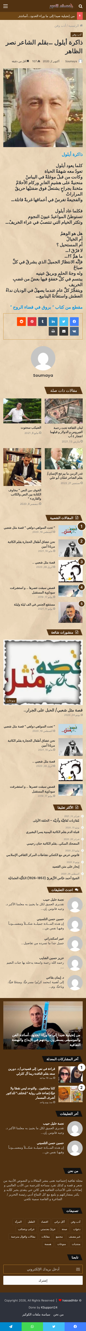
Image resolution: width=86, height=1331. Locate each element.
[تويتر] (63, 321)
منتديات (76, 1244)
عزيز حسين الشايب (51, 958)
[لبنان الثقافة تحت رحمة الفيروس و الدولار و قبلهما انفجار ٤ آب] (64, 410)
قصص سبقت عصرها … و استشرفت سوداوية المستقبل (32, 590)
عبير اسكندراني (54, 938)
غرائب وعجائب (26, 1229)
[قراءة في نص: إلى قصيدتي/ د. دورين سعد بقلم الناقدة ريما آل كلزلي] (70, 1074)
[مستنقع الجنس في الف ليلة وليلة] (70, 612)
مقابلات (45, 1236)
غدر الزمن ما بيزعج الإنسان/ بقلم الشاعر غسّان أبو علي (65, 475)
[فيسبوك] (74, 321)
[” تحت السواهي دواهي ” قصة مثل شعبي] (70, 530)
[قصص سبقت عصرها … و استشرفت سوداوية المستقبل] (70, 591)
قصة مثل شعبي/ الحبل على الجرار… (53, 710)
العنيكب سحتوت (31, 427)
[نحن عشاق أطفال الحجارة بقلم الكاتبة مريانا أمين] (70, 548)
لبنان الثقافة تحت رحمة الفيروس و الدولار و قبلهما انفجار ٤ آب (66, 432)
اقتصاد (44, 1221)
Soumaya (71, 61)
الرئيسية (74, 25)
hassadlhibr (70, 1300)
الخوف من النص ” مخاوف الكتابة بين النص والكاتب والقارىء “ (24, 494)
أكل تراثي (59, 1221)
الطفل (31, 1221)
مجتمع (59, 1236)
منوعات (61, 1244)
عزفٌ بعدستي (48, 1229)
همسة (48, 1244)
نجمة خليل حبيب (53, 899)
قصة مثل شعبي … (43, 562)
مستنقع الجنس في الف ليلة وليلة (34, 604)
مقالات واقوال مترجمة (23, 1236)
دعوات (76, 1229)
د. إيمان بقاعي (55, 977)
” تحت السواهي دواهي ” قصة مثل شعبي (29, 527)
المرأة (18, 1221)
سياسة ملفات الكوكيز (36, 1314)
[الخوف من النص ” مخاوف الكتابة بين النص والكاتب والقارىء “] (22, 467)
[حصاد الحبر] (57, 6)
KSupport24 (49, 1307)
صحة (64, 1229)
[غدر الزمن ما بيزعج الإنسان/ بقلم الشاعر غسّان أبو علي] (64, 458)
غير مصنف (74, 1236)
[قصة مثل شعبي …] (70, 571)
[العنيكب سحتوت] (22, 410)
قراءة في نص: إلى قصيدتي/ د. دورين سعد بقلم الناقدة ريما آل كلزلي (46, 1042)
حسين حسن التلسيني (50, 919)
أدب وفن (60, 25)
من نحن (58, 1314)
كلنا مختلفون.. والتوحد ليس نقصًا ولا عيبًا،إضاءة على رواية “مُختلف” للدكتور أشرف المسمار (30, 1093)
